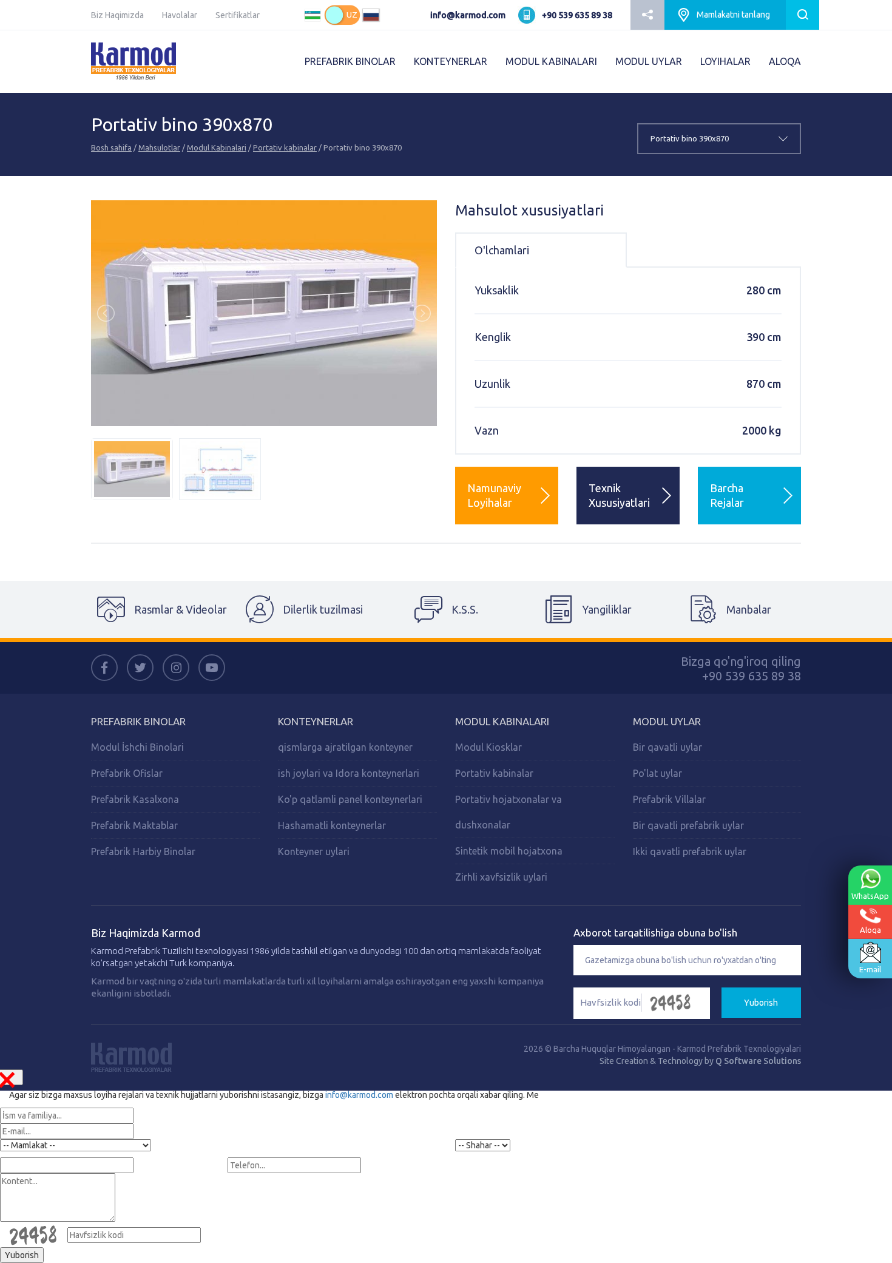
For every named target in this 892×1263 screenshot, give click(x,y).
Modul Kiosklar (488, 747)
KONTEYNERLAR (450, 61)
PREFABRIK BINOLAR (350, 61)
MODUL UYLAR (648, 61)
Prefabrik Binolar (138, 721)
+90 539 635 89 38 (577, 15)
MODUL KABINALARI (551, 61)
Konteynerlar (315, 721)
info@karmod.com (467, 15)
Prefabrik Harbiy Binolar (143, 851)
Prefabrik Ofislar (127, 773)
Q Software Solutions (758, 1061)
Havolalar (179, 15)
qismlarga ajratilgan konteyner (345, 747)
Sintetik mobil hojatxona (509, 850)
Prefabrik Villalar (669, 799)
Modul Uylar (667, 721)
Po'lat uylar (657, 773)
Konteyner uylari (314, 851)
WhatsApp (870, 896)
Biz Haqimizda (117, 15)
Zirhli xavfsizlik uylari (501, 877)
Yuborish (761, 1002)
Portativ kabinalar (285, 147)
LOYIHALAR (725, 61)
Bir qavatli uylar (667, 747)
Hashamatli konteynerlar (332, 825)
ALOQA (785, 61)
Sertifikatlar (237, 15)
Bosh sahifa (111, 147)
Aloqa (870, 930)
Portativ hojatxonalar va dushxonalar (508, 812)
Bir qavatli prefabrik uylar (688, 825)
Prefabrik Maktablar (134, 825)
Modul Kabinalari (216, 147)
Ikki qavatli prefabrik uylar (689, 851)
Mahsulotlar (159, 147)
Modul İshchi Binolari (137, 747)
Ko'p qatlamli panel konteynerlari (350, 799)
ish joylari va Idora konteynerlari (348, 773)
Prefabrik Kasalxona (135, 799)
